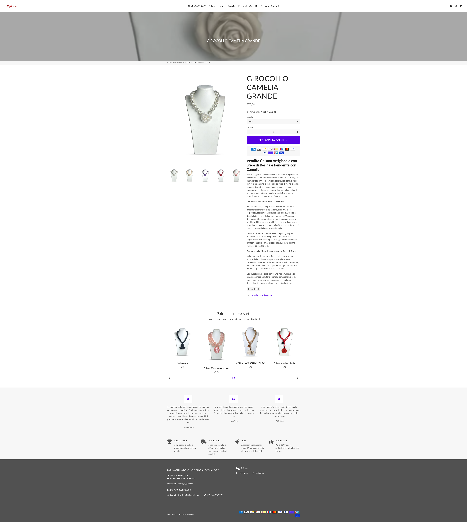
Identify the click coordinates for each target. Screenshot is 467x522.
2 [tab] (234, 378)
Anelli (223, 6)
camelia (250, 117)
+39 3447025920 (214, 495)
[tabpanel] (182, 346)
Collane (212, 6)
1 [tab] (232, 378)
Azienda (265, 6)
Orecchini (254, 6)
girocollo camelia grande (261, 295)
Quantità (250, 127)
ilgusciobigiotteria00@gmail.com (184, 495)
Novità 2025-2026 (197, 6)
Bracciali (232, 6)
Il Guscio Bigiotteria (174, 63)
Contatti (275, 6)
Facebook (243, 473)
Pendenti (242, 6)
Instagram (259, 473)
